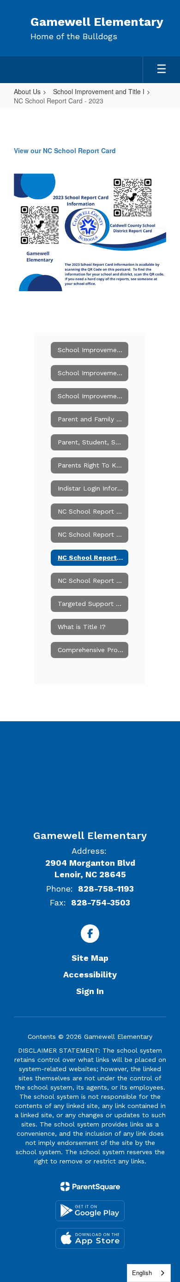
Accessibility (90, 974)
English (142, 1272)
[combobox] (149, 1273)
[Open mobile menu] (161, 69)
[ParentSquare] (90, 1186)
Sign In (90, 991)
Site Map (90, 958)
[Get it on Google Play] (90, 1210)
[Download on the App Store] (90, 1238)
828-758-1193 (106, 888)
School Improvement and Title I (98, 91)
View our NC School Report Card (65, 150)
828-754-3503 (100, 902)
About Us (27, 91)
